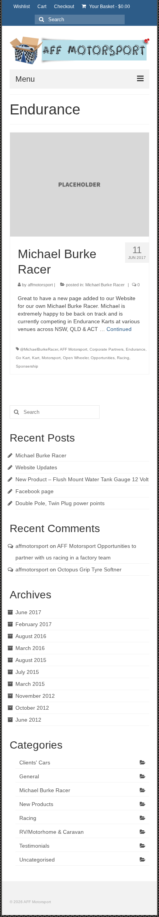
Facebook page (34, 491)
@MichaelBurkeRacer (39, 349)
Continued (119, 329)
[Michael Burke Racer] (79, 184)
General (29, 776)
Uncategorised (37, 860)
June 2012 (28, 720)
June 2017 (28, 612)
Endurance (135, 349)
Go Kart (23, 358)
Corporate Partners (106, 349)
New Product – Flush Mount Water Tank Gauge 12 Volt (82, 479)
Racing (123, 358)
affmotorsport (40, 284)
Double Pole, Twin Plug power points (60, 503)
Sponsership (27, 366)
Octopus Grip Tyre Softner (90, 569)
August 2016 (30, 636)
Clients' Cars (34, 762)
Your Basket (109, 6)
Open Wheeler (75, 358)
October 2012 (32, 708)
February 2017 (33, 624)
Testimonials (34, 846)
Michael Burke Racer (105, 284)
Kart (35, 358)
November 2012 (35, 696)
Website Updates (36, 467)
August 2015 (30, 660)
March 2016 (30, 648)
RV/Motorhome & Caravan (51, 832)
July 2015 (27, 672)
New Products (36, 804)
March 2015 (30, 684)
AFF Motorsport (73, 349)
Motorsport (51, 358)
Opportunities (103, 358)
